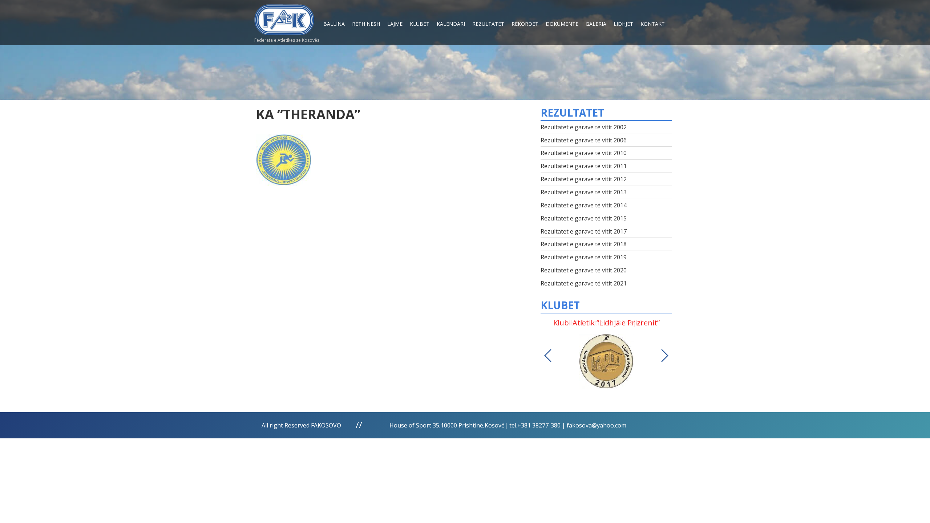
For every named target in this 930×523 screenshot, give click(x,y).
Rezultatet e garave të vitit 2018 (584, 244)
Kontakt (652, 23)
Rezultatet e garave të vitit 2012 (584, 179)
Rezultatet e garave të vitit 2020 (584, 270)
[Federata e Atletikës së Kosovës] (284, 16)
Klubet (419, 23)
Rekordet (525, 23)
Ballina (334, 23)
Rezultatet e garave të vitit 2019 (584, 257)
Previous (548, 355)
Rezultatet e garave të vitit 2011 (584, 166)
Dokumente (562, 23)
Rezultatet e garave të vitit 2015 (584, 218)
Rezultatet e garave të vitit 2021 (584, 283)
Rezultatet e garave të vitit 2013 (584, 192)
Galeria (596, 23)
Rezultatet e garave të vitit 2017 (584, 231)
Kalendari (451, 23)
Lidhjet (623, 23)
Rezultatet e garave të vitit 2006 (584, 140)
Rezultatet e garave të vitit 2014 (584, 205)
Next (665, 355)
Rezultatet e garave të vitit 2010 (584, 153)
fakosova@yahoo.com (596, 425)
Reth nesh (366, 23)
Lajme (395, 23)
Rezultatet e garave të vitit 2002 (584, 127)
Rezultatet (488, 23)
